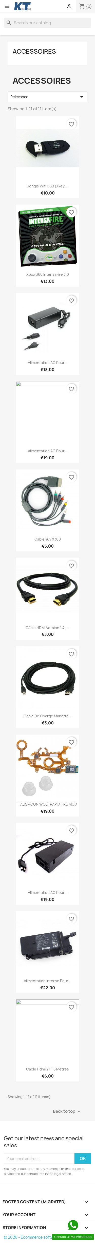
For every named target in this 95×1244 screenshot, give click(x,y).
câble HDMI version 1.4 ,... (47, 627)
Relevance (47, 97)
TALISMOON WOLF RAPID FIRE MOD (47, 804)
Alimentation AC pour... (47, 362)
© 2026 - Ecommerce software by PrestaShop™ (47, 1237)
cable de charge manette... (48, 716)
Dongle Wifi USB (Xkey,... (47, 186)
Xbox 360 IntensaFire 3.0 (47, 274)
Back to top (67, 1111)
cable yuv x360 (47, 539)
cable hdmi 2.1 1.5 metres (47, 1069)
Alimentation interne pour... (47, 980)
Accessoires (34, 51)
